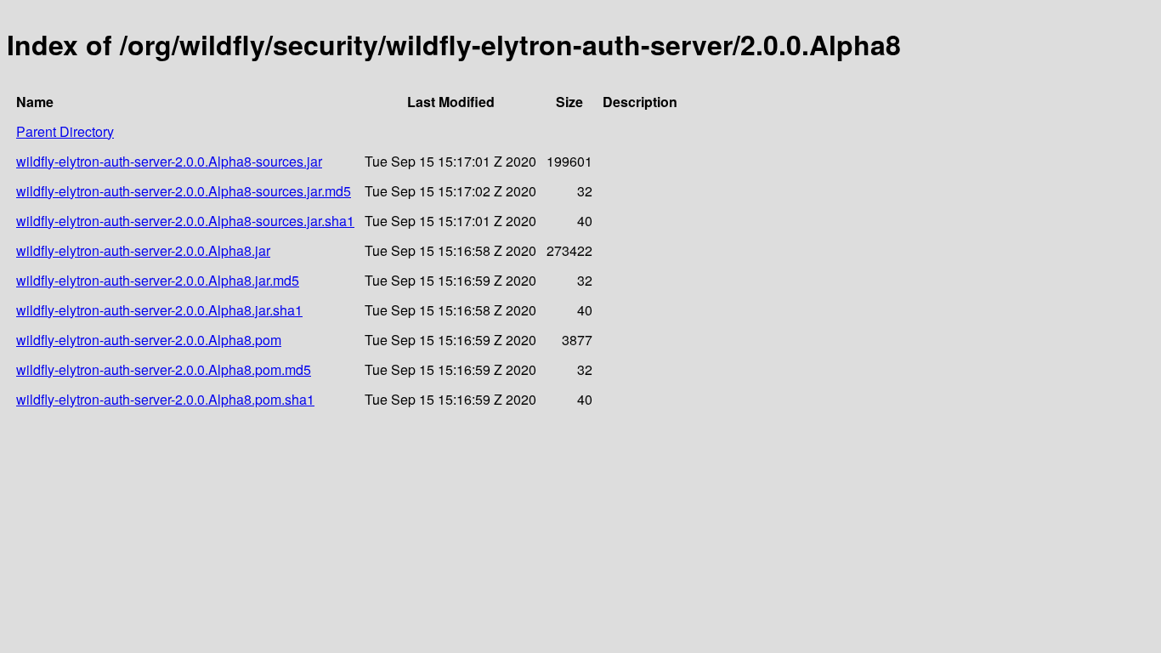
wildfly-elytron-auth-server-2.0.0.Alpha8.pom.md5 (163, 369)
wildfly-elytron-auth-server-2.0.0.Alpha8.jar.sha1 (159, 310)
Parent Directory (65, 131)
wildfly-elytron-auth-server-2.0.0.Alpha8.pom (148, 339)
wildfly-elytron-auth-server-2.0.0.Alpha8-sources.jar (169, 161)
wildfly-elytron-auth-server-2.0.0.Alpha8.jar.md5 (157, 280)
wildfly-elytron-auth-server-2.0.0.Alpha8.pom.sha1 (165, 399)
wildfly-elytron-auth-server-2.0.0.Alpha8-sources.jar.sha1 (185, 220)
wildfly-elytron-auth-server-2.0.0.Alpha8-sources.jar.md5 (183, 191)
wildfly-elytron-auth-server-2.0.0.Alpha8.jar (143, 250)
